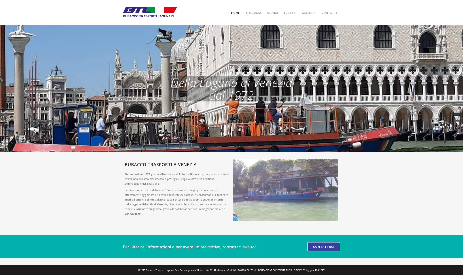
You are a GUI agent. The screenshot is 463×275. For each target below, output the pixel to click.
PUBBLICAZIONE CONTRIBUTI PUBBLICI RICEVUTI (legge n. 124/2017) (290, 270)
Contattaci (323, 247)
